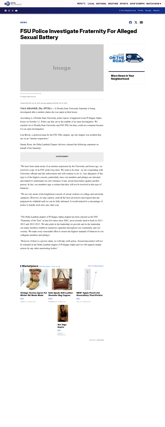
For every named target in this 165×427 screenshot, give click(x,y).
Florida (140, 10)
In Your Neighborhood (127, 10)
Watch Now (153, 3)
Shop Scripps (137, 3)
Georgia (148, 10)
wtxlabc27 (9, 11)
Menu (80, 4)
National (101, 3)
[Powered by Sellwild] (100, 340)
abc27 (13, 11)
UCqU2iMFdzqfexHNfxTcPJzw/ (17, 11)
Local (91, 3)
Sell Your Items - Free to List (49, 266)
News (23, 22)
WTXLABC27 (6, 11)
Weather (113, 3)
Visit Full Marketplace (96, 266)
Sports (124, 3)
